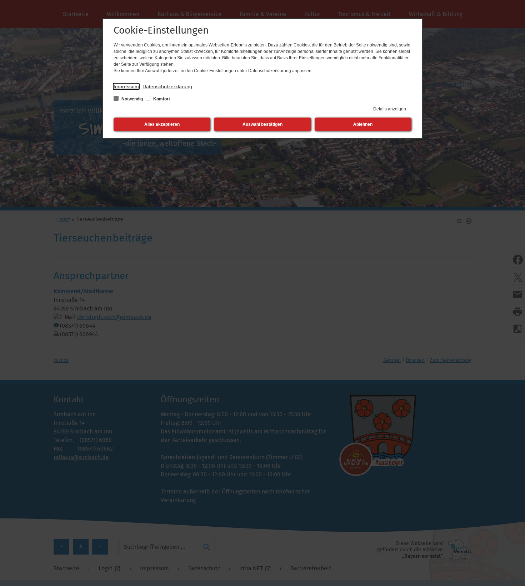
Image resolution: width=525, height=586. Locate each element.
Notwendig (132, 98)
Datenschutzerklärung (167, 86)
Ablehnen (362, 124)
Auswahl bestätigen (262, 124)
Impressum (126, 86)
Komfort (161, 98)
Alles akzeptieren (162, 124)
